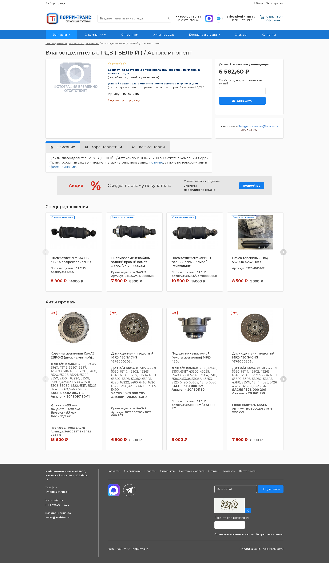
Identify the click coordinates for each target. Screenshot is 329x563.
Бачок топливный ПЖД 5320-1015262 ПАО (251, 260)
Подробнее (251, 185)
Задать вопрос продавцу (124, 100)
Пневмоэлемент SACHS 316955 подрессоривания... (72, 260)
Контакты (269, 34)
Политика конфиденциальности (261, 549)
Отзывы (241, 34)
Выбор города (55, 3)
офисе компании (62, 167)
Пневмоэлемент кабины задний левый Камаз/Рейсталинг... (191, 262)
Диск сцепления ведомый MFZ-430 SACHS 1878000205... (132, 357)
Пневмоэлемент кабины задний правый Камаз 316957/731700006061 (131, 262)
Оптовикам (129, 34)
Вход (259, 3)
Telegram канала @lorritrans (258, 126)
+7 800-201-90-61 (57, 491)
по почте (156, 162)
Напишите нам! (241, 20)
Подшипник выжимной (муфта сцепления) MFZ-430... (191, 357)
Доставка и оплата (203, 34)
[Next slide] (283, 252)
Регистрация (274, 3)
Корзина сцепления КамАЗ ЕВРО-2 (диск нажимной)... (72, 355)
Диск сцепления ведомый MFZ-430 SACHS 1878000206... (253, 357)
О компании (94, 34)
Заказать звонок (188, 20)
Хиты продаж (163, 34)
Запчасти (60, 34)
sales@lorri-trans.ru (59, 517)
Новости (150, 471)
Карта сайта (247, 471)
